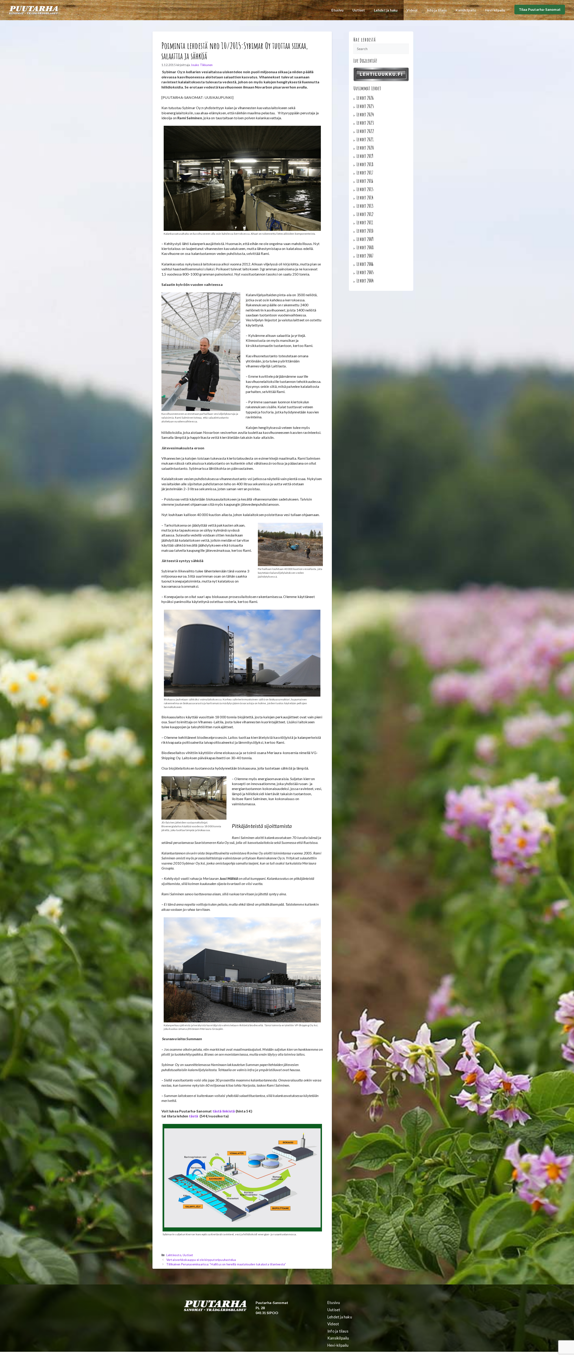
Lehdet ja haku (386, 10)
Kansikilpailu (466, 10)
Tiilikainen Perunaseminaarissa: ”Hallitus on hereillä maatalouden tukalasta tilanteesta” (226, 1264)
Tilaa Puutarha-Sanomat (540, 9)
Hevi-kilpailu (495, 10)
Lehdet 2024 (365, 114)
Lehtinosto (173, 1255)
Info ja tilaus (437, 10)
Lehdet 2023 (365, 122)
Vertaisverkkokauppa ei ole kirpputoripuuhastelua (201, 1260)
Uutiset (358, 10)
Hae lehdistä (364, 39)
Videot (412, 10)
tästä (194, 1116)
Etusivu (337, 10)
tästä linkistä (224, 1111)
